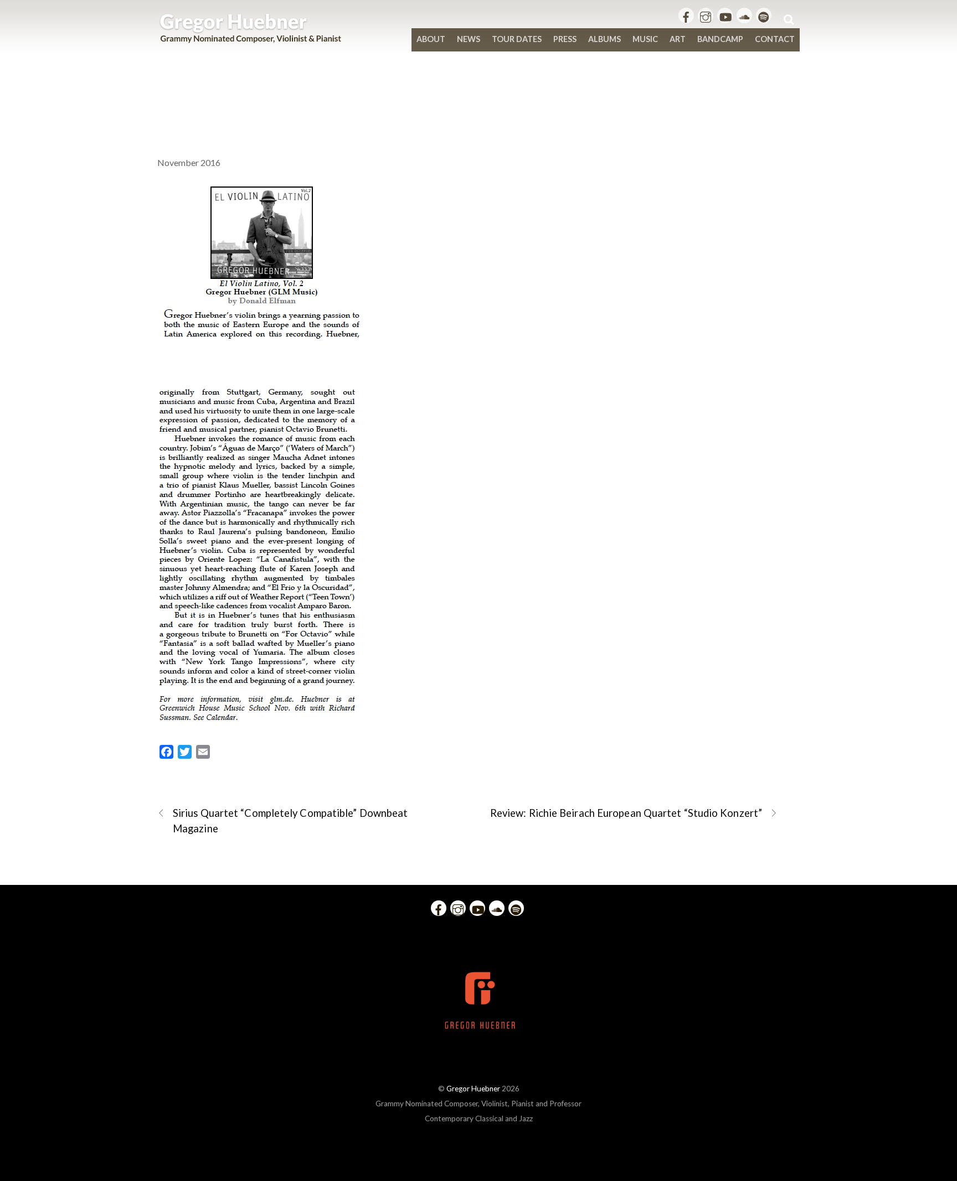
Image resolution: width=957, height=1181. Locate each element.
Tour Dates (517, 39)
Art (678, 39)
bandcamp (720, 39)
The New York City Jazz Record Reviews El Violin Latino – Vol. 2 (478, 95)
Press (565, 39)
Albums (604, 39)
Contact (775, 39)
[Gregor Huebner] (250, 37)
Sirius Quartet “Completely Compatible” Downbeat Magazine (290, 820)
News (468, 39)
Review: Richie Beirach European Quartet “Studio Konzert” (626, 813)
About (430, 39)
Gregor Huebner (473, 1088)
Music (645, 39)
